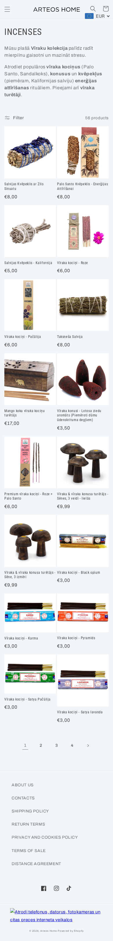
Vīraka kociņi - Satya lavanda (80, 712)
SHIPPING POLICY (30, 811)
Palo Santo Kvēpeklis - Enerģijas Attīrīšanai (82, 186)
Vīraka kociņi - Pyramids (76, 638)
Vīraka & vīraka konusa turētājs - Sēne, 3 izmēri (30, 575)
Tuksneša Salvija (70, 337)
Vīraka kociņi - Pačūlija (22, 337)
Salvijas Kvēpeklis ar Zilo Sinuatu (24, 186)
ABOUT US (23, 785)
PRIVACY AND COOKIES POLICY (45, 837)
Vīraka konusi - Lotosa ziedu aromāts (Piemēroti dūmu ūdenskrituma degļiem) (79, 415)
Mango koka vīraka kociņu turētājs (24, 413)
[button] (7, 9)
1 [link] (25, 745)
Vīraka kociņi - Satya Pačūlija (27, 699)
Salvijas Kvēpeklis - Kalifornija (28, 263)
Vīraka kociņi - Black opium (78, 573)
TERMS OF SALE (29, 851)
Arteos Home (48, 931)
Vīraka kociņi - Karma (21, 638)
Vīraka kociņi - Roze (72, 263)
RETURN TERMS (28, 824)
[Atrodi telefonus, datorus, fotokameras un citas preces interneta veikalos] (56, 916)
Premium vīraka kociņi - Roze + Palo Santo (28, 496)
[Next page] (87, 745)
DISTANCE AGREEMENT (36, 864)
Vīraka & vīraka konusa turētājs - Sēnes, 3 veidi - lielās (82, 496)
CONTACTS (23, 798)
